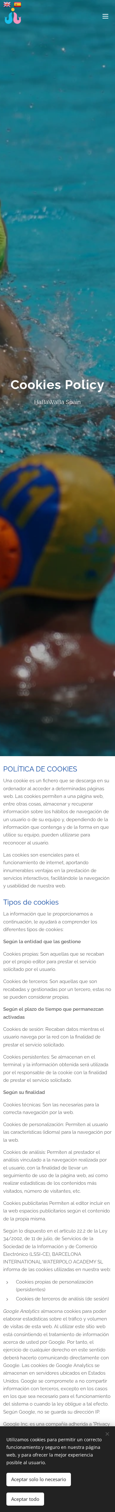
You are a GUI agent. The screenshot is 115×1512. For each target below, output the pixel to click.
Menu (105, 16)
